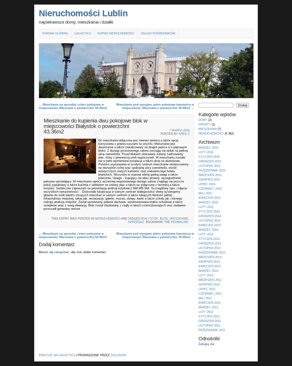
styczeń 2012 (209, 316)
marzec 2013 (208, 271)
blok (164, 218)
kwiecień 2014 (209, 225)
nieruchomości (107, 218)
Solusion (118, 355)
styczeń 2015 (209, 211)
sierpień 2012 (209, 284)
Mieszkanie (179, 218)
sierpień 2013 (209, 261)
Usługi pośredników (158, 33)
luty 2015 (205, 207)
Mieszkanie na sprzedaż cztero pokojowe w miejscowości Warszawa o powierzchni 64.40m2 (73, 106)
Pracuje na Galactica (57, 355)
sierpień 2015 (209, 179)
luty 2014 (205, 234)
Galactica (82, 33)
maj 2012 (205, 298)
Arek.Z (184, 133)
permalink (179, 222)
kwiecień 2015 (209, 198)
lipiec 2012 (206, 289)
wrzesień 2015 (210, 175)
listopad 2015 (209, 166)
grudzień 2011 (209, 321)
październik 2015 (211, 170)
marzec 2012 (208, 307)
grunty (204, 124)
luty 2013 (205, 275)
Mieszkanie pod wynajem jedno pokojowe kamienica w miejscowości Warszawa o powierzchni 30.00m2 (155, 106)
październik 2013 (211, 252)
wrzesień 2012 (210, 280)
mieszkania (207, 129)
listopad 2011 (209, 325)
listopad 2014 (209, 220)
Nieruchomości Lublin (83, 13)
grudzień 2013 (209, 243)
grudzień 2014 (209, 216)
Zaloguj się (206, 344)
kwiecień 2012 (209, 302)
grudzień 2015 (209, 161)
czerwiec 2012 (210, 293)
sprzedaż (136, 222)
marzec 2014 (208, 229)
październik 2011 (211, 330)
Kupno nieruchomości (116, 33)
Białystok (149, 218)
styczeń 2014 (209, 239)
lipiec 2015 (206, 184)
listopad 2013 (209, 248)
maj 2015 (205, 193)
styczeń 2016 (209, 156)
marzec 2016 (208, 147)
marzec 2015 (208, 202)
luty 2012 (205, 312)
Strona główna (55, 33)
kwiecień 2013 (209, 266)
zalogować (61, 252)
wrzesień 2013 (210, 257)
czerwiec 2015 (210, 188)
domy (202, 120)
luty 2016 (205, 152)
